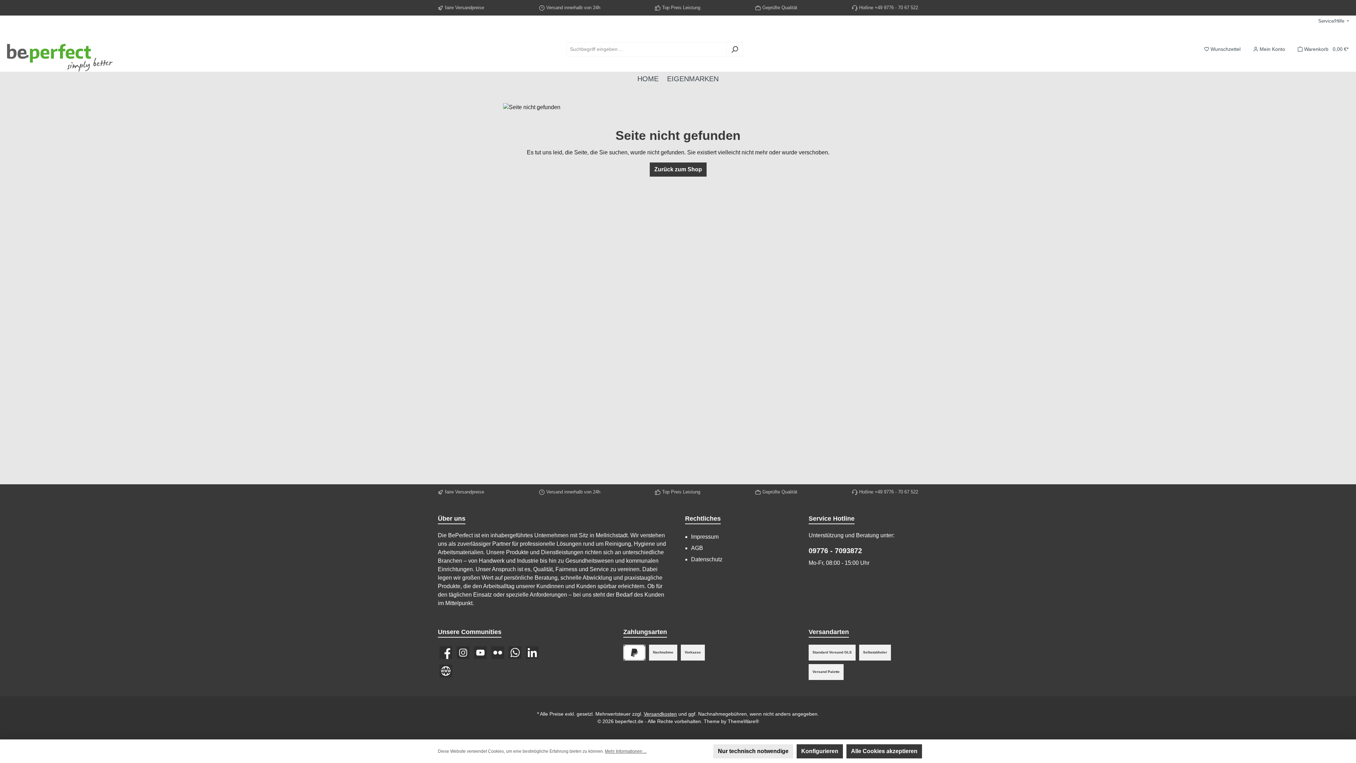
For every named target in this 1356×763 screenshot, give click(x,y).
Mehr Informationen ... (626, 751)
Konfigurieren (819, 751)
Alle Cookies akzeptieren (884, 751)
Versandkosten (660, 714)
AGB (697, 548)
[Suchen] (734, 49)
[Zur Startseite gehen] (60, 49)
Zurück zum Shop (678, 169)
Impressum (705, 537)
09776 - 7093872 (835, 551)
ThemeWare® (743, 721)
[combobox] (646, 49)
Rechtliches (703, 518)
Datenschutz (706, 559)
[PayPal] (634, 653)
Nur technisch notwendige (753, 751)
